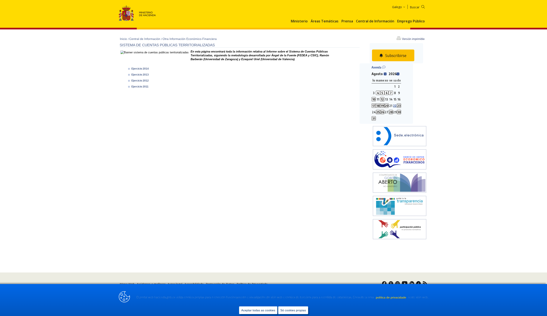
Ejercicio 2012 (140, 80)
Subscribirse (395, 55)
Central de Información (375, 21)
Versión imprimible (413, 39)
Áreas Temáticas (324, 21)
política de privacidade (391, 297)
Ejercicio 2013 (140, 74)
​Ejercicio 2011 (140, 86)
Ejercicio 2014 (140, 68)
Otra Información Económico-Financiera (190, 39)
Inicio (124, 39)
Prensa (347, 21)
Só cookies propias (293, 310)
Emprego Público (411, 21)
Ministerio (299, 21)
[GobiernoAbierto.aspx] (399, 183)
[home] (399, 136)
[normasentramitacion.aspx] (399, 229)
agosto (377, 74)
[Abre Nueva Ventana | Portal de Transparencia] (399, 206)
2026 (393, 74)
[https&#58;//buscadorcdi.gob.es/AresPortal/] (399, 159)
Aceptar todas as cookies (258, 310)
